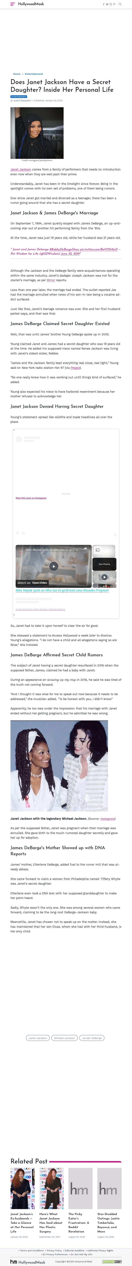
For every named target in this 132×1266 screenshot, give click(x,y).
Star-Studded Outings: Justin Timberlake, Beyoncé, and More (108, 1223)
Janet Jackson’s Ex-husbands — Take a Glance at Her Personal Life (22, 1223)
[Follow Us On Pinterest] (114, 4)
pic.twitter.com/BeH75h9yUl (98, 249)
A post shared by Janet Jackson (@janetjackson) (40, 609)
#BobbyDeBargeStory (64, 249)
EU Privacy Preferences (55, 1254)
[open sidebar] (12, 4)
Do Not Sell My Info (81, 1254)
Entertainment (34, 73)
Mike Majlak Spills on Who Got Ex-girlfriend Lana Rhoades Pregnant (53, 550)
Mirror (51, 280)
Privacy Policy (54, 1250)
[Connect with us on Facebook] (103, 4)
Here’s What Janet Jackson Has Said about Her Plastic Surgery (50, 1223)
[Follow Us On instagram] (110, 4)
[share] (85, 548)
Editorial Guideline (74, 1250)
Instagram (107, 818)
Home (17, 73)
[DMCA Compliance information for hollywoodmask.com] (112, 1261)
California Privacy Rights (100, 1250)
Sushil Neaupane (22, 100)
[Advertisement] (71, 43)
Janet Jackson (20, 169)
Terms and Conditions (32, 1250)
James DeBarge (92, 1038)
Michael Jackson (64, 1038)
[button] (119, 4)
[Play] (104, 577)
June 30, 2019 (70, 253)
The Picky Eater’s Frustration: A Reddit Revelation (78, 1223)
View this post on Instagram (31, 498)
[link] (21, 550)
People (75, 367)
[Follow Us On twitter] (107, 4)
